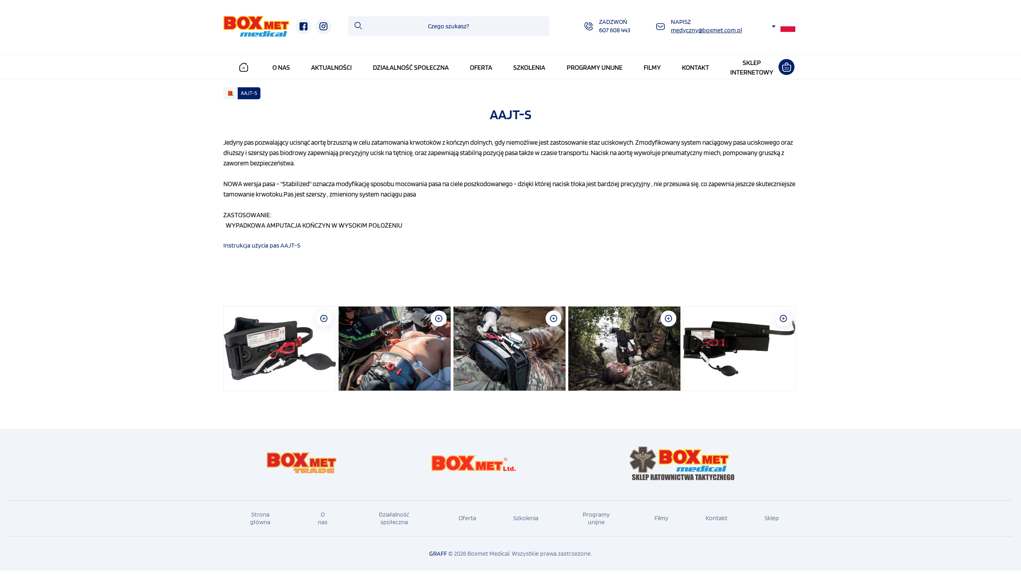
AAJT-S (249, 93)
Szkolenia (529, 67)
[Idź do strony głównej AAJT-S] (256, 26)
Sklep (772, 518)
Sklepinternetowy (751, 67)
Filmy (652, 67)
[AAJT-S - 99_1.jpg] (279, 348)
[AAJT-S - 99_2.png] (394, 348)
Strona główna (260, 518)
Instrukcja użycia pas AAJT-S (261, 245)
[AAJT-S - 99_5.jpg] (739, 348)
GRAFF (438, 553)
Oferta (481, 67)
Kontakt (695, 67)
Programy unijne (595, 67)
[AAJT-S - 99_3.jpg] (509, 348)
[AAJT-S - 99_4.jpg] (624, 348)
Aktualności (331, 67)
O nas (281, 67)
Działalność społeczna (411, 67)
